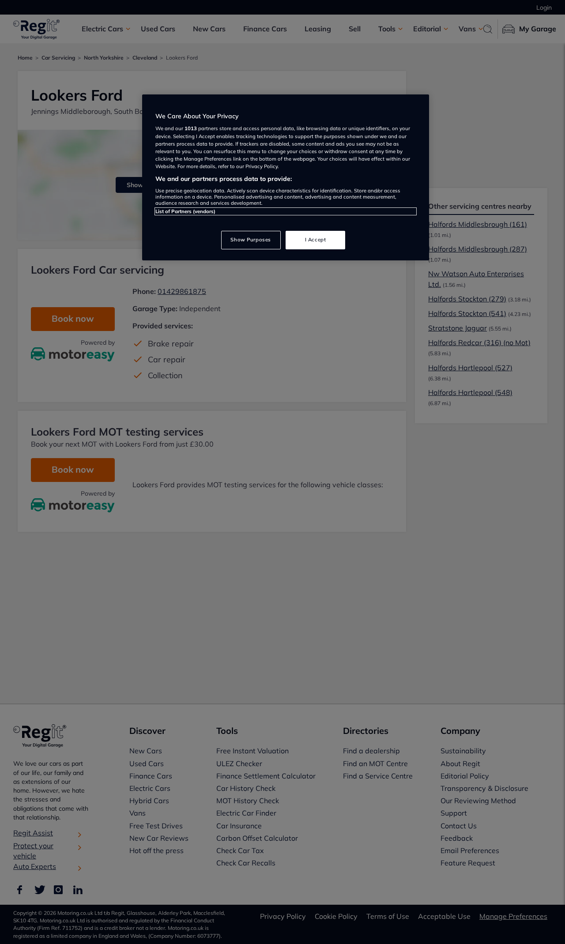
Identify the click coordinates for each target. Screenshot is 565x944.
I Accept (315, 240)
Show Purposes (250, 240)
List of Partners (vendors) (185, 211)
